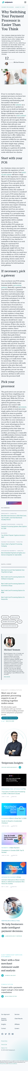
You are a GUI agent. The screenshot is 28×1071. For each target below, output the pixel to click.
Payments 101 (6, 847)
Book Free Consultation (9, 717)
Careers (17, 1028)
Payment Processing (8, 7)
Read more (7, 676)
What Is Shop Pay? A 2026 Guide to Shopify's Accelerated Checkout (14, 820)
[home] (7, 2)
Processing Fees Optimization (12, 789)
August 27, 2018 (20, 7)
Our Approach (5, 1014)
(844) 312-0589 (10, 721)
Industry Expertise (4, 1019)
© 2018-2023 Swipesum (8, 1050)
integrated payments (9, 877)
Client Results (19, 1018)
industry (19, 105)
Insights (3, 1024)
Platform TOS (4, 1047)
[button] (25, 2)
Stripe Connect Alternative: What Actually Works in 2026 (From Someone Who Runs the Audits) (13, 880)
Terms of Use (4, 1044)
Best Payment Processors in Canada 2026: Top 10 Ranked (13, 850)
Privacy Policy (4, 1041)
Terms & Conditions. (12, 1063)
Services (17, 1014)
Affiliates (17, 1024)
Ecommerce (5, 818)
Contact (3, 1028)
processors (22, 407)
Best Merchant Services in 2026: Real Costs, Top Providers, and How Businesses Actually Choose (14, 517)
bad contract (21, 115)
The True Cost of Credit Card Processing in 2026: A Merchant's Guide (14, 791)
